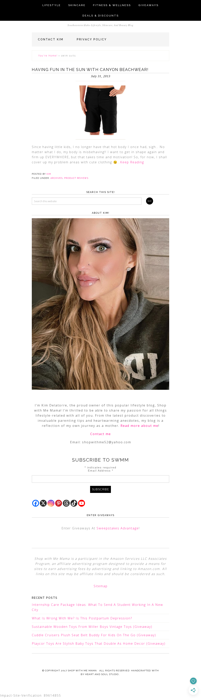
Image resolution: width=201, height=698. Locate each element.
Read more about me (139, 426)
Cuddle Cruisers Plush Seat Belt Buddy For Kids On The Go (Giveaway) (94, 635)
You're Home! (48, 55)
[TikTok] (73, 503)
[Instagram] (51, 503)
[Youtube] (81, 503)
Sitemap (101, 586)
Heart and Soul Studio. (102, 674)
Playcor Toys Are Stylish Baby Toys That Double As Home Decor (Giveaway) (98, 643)
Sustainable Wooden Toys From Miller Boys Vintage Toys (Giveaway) (92, 626)
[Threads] (66, 503)
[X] (43, 503)
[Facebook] (35, 503)
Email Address (100, 470)
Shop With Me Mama (82, 670)
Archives (56, 178)
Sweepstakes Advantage (118, 528)
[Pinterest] (58, 503)
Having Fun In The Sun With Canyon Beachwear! (90, 69)
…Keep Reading (131, 162)
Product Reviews (76, 178)
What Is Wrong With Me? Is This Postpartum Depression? (82, 618)
